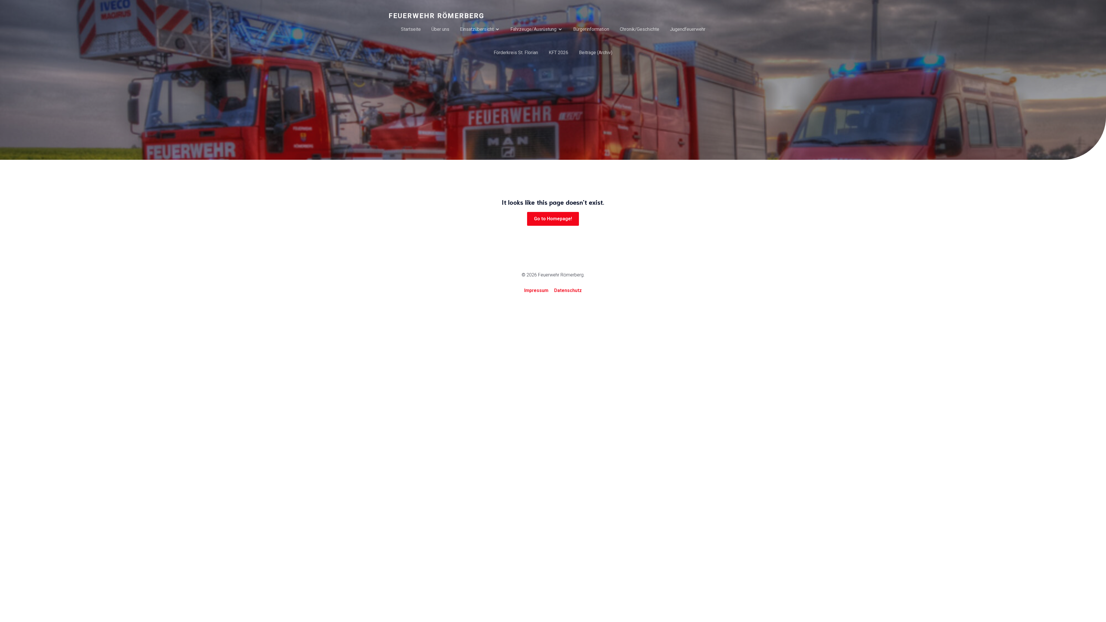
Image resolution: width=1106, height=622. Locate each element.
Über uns (440, 29)
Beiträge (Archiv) (595, 52)
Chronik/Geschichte (639, 29)
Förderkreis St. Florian (516, 52)
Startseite (411, 29)
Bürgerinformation (591, 29)
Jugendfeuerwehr (687, 29)
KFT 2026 (558, 52)
